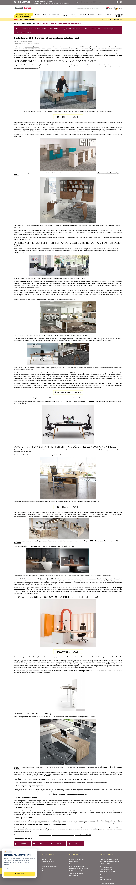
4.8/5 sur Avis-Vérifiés (27, 19)
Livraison (72, 864)
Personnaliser (27, 869)
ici (70, 814)
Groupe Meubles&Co (76, 873)
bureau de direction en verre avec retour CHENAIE (53, 383)
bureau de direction (32, 47)
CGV (101, 877)
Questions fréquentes (72, 28)
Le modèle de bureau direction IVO (27, 579)
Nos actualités (26, 28)
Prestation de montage (76, 866)
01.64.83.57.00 (107, 19)
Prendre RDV (92, 2)
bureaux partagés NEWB (84, 541)
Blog (43, 871)
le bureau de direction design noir (29, 282)
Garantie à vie (73, 875)
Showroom (118, 19)
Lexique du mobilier (24, 32)
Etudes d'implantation (76, 859)
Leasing (86, 2)
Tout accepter (19, 873)
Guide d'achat (40, 28)
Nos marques (109, 28)
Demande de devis (48, 862)
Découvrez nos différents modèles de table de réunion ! (45, 825)
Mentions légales (105, 879)
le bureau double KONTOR (91, 401)
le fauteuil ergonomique (43, 804)
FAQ (43, 868)
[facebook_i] (117, 2)
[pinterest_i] (121, 2)
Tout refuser (11, 869)
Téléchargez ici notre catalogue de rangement (68, 794)
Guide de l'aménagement (50, 866)
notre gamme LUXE (93, 502)
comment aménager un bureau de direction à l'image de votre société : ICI (65, 835)
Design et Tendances (92, 28)
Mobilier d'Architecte (76, 871)
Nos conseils (55, 28)
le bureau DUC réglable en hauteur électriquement (70, 671)
